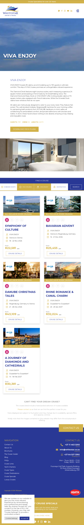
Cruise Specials (10, 476)
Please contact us (24, 409)
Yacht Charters (10, 467)
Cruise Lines (9, 464)
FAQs (6, 460)
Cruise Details (15, 254)
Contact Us (8, 445)
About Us (7, 448)
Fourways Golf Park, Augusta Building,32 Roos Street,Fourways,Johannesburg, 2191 (65, 468)
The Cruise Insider (11, 454)
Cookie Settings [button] (11, 518)
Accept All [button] (24, 518)
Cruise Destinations (11, 473)
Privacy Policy (8, 494)
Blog (6, 457)
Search (76, 187)
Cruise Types (9, 470)
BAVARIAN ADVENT (60, 225)
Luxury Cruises (9, 480)
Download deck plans (24, 129)
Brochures (8, 451)
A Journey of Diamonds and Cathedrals (17, 361)
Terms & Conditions (21, 494)
